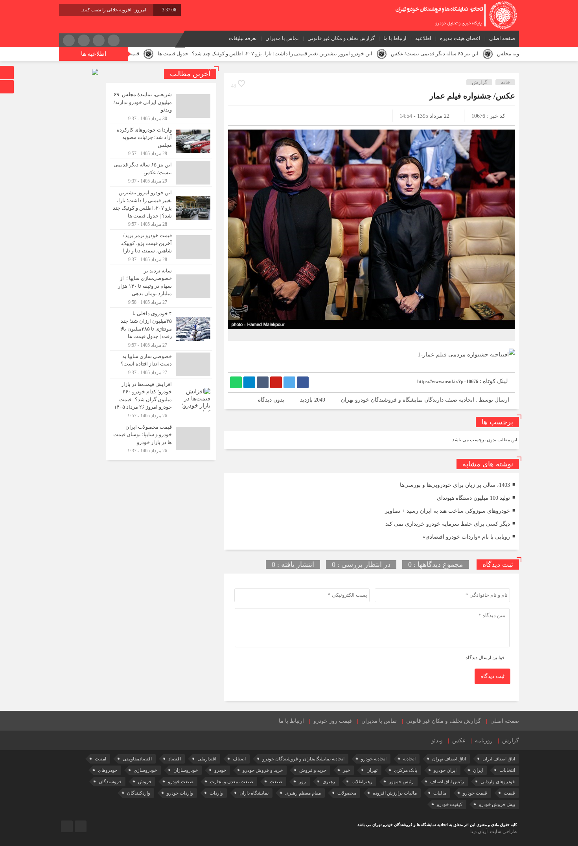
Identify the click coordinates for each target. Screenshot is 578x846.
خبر (346, 770)
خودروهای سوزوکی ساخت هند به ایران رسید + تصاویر (447, 511)
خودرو (220, 770)
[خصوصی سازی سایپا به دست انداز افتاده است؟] (161, 364)
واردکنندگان (138, 793)
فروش (144, 781)
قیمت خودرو (475, 793)
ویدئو (437, 741)
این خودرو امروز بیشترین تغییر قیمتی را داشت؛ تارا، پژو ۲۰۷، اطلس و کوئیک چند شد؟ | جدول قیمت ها (304, 54)
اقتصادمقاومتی (137, 759)
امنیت (100, 759)
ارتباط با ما (395, 38)
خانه (505, 82)
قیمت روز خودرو (332, 721)
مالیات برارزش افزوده (395, 793)
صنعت (276, 781)
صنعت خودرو (180, 781)
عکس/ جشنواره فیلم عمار (472, 95)
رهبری (328, 781)
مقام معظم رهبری (303, 793)
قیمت (509, 793)
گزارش (479, 82)
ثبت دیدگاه (492, 676)
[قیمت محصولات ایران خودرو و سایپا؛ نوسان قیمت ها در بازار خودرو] (161, 437)
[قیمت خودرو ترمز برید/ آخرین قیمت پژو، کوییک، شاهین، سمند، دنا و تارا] (161, 247)
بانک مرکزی (405, 770)
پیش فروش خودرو (497, 804)
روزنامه (484, 741)
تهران (371, 770)
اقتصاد (174, 759)
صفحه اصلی (502, 38)
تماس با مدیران (282, 38)
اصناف (239, 759)
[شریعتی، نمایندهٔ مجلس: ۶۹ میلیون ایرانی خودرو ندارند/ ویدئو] (161, 106)
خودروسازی (145, 770)
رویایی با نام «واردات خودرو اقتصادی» (466, 537)
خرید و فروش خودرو (263, 770)
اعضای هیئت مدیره (460, 38)
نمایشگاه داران (254, 793)
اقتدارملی (206, 759)
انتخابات (507, 770)
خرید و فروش (312, 770)
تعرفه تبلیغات (243, 38)
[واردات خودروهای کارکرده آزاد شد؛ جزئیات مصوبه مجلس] (161, 141)
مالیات (439, 793)
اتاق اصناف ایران (498, 759)
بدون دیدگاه (271, 400)
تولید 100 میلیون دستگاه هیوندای (473, 498)
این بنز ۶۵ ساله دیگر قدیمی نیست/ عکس (474, 54)
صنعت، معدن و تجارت (231, 781)
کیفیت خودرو (449, 804)
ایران (478, 770)
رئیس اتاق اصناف (447, 781)
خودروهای (107, 770)
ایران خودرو (445, 770)
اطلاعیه (423, 38)
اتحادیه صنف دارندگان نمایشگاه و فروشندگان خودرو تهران (407, 400)
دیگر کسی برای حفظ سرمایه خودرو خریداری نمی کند (447, 524)
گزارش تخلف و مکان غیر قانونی (341, 38)
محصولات (346, 793)
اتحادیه (409, 759)
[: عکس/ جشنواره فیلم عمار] (243, 116)
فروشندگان (110, 781)
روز (302, 781)
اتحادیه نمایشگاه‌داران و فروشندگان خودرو (303, 759)
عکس (459, 741)
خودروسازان (185, 770)
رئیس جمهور (401, 781)
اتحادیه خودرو (374, 759)
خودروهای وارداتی (497, 781)
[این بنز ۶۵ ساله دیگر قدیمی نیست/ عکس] (161, 172)
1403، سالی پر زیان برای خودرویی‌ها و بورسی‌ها (455, 485)
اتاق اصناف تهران (449, 759)
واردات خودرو (180, 793)
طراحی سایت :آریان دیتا (493, 831)
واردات (216, 793)
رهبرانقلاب (362, 781)
